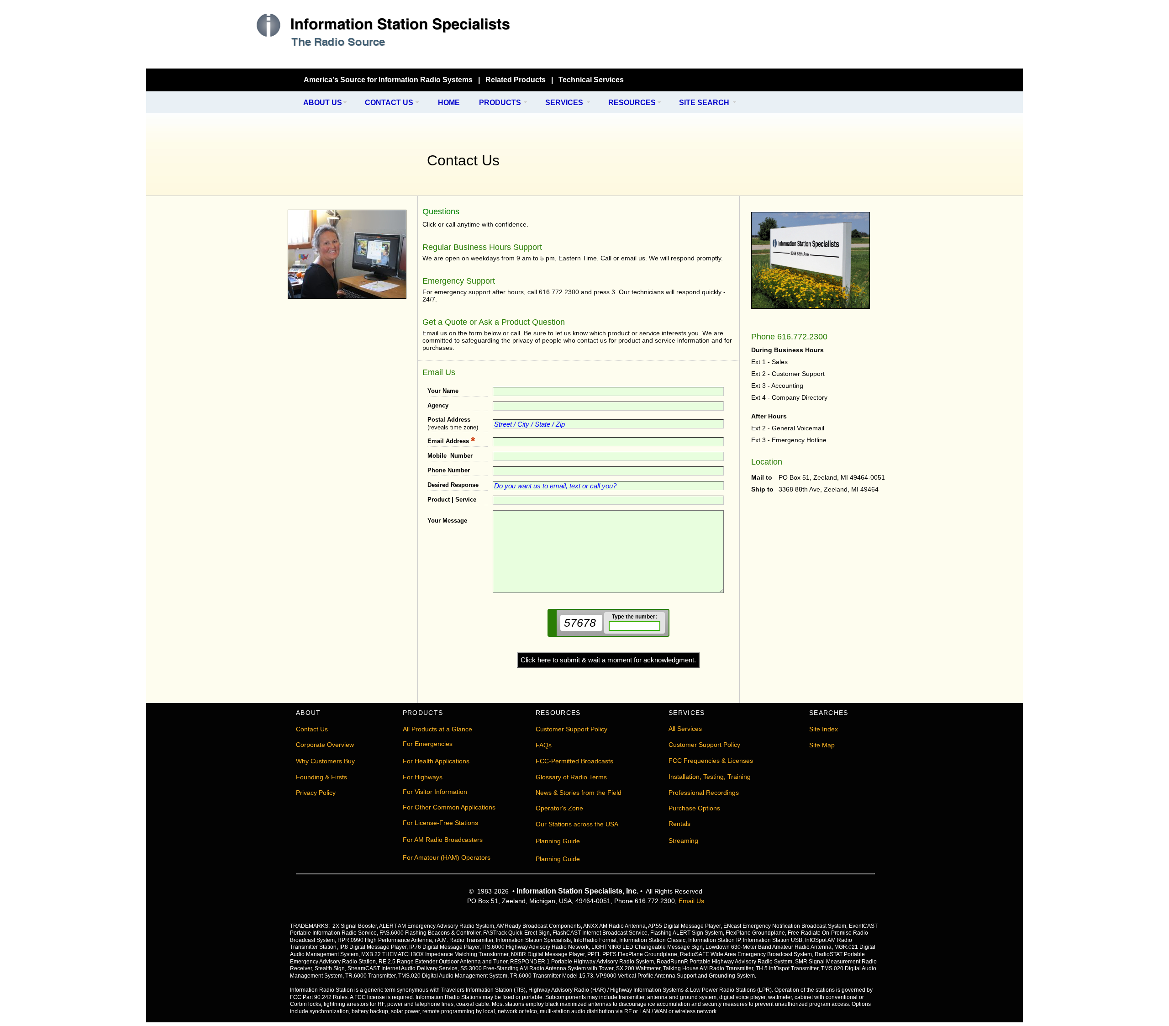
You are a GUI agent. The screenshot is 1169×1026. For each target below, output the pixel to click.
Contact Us (312, 729)
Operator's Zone (559, 808)
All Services (685, 728)
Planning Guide (558, 841)
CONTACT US (389, 102)
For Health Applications (436, 761)
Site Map (822, 745)
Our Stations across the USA (577, 824)
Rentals (679, 823)
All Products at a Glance (437, 729)
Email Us (691, 900)
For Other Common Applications (449, 807)
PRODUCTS (500, 102)
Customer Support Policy (571, 729)
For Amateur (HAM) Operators (446, 857)
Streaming (683, 840)
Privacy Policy (316, 792)
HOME (449, 102)
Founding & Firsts (321, 777)
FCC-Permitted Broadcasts (574, 761)
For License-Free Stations (440, 822)
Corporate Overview (325, 744)
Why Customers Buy (325, 761)
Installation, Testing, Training (710, 776)
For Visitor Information (435, 791)
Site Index (823, 729)
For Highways (422, 777)
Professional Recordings (704, 792)
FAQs (544, 745)
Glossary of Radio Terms (571, 777)
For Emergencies (428, 743)
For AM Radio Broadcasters (443, 839)
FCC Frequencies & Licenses (711, 760)
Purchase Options (694, 808)
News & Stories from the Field (578, 792)
